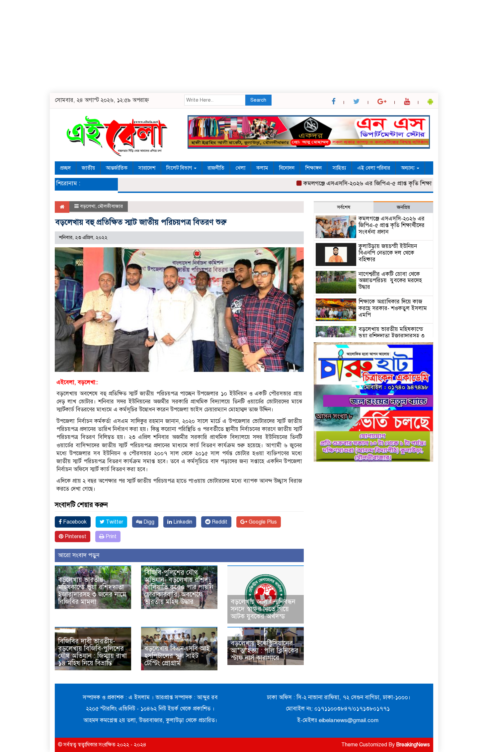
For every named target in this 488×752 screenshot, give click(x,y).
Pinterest (74, 536)
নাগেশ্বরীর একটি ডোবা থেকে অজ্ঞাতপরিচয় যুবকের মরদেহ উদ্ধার (390, 281)
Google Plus (262, 522)
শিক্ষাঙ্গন (313, 168)
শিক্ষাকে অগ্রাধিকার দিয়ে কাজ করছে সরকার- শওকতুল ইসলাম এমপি (393, 308)
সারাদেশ (146, 168)
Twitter (114, 522)
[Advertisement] (199, 46)
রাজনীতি (215, 168)
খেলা (240, 168)
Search (258, 100)
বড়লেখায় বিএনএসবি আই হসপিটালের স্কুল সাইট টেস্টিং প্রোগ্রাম (177, 655)
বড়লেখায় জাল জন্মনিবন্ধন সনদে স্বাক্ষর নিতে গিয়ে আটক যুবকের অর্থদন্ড (263, 609)
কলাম (262, 168)
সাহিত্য (339, 168)
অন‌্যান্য (408, 168)
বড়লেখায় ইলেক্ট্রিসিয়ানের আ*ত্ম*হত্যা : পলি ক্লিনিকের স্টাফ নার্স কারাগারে (264, 650)
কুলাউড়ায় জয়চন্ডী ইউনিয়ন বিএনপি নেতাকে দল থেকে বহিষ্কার (388, 253)
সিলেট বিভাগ (179, 168)
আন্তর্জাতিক (116, 168)
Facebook (74, 522)
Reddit (218, 522)
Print (110, 536)
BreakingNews (413, 744)
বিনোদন (286, 168)
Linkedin (182, 522)
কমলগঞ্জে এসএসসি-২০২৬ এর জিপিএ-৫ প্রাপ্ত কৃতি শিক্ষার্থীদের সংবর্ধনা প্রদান (377, 183)
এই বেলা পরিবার (373, 168)
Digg (148, 522)
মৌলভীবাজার (110, 206)
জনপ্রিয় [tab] (403, 207)
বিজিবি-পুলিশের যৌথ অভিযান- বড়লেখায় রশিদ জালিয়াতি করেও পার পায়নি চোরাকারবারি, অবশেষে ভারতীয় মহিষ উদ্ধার (178, 587)
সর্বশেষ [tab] (343, 207)
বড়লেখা (87, 206)
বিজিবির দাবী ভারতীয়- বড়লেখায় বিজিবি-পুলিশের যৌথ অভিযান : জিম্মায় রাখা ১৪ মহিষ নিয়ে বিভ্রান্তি (92, 652)
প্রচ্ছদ (65, 168)
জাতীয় (88, 168)
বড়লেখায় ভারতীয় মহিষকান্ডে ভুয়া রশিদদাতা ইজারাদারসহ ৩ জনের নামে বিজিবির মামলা (92, 591)
